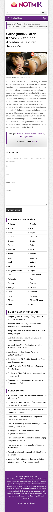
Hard (32, 249)
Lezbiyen (33, 258)
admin (14, 77)
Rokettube (12, 279)
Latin (10, 258)
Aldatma (11, 224)
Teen (31, 137)
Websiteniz (10, 182)
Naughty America (15, 271)
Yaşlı (10, 304)
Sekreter (33, 283)
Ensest (10, 241)
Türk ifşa (33, 296)
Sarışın (11, 283)
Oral (9, 275)
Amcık (10, 228)
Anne (10, 233)
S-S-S (20, 503)
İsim (8, 166)
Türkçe (10, 300)
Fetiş (32, 245)
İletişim (32, 503)
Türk (10, 296)
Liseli (10, 262)
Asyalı (20, 134)
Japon (33, 134)
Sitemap (26, 503)
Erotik (32, 241)
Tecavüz (33, 287)
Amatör (33, 224)
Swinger (24, 137)
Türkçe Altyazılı (36, 300)
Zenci (32, 304)
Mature (32, 262)
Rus (31, 279)
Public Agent (35, 275)
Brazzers (33, 237)
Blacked (11, 237)
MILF (10, 266)
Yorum (8, 190)
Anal (32, 228)
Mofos (32, 266)
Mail (7, 174)
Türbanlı (33, 292)
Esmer (26, 134)
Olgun (32, 271)
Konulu (41, 134)
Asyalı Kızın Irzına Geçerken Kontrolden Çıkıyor (27, 452)
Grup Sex (12, 249)
